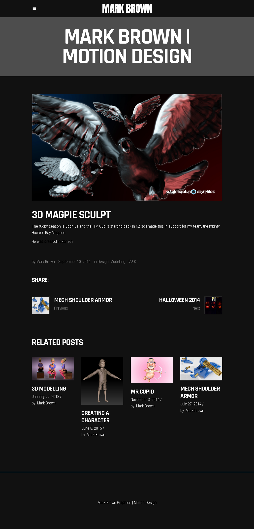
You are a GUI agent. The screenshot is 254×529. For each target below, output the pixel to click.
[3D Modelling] (53, 368)
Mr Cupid (142, 392)
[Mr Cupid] (152, 370)
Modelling (117, 261)
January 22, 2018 (45, 396)
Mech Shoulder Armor (200, 392)
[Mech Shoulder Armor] (201, 368)
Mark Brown (45, 261)
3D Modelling (49, 389)
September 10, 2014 (74, 261)
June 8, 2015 (91, 428)
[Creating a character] (102, 381)
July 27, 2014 (190, 404)
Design (103, 261)
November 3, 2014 (145, 399)
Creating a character (95, 416)
